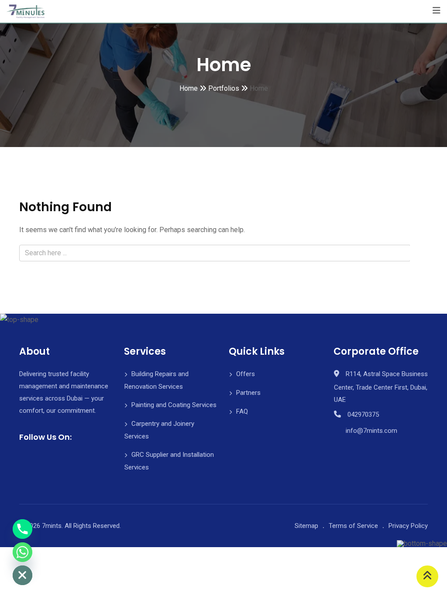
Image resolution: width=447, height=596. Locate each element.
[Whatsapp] (22, 552)
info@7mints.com (371, 431)
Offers (245, 374)
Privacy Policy (408, 526)
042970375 (363, 414)
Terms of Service (353, 526)
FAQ (242, 411)
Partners (248, 393)
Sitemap (306, 526)
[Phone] (22, 529)
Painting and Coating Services (174, 405)
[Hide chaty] (22, 575)
